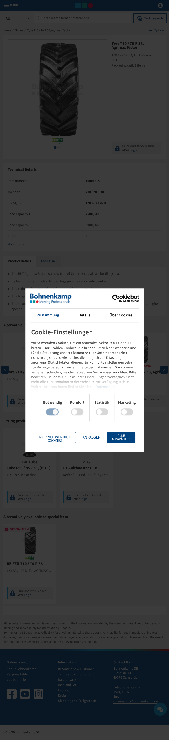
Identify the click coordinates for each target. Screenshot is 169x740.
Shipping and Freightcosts (77, 700)
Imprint (63, 690)
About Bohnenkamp (21, 669)
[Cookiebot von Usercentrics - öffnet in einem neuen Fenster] (120, 298)
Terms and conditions (74, 674)
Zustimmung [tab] (48, 315)
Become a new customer (76, 669)
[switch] (77, 411)
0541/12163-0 (123, 692)
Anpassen (92, 437)
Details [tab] (85, 315)
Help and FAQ (68, 684)
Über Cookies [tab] (121, 315)
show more (16, 244)
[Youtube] (25, 694)
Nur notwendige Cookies (55, 438)
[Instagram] (38, 694)
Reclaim (64, 695)
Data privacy (67, 679)
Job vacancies (17, 679)
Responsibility (17, 674)
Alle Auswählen (121, 437)
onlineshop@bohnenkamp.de (135, 701)
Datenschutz (106, 386)
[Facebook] (12, 694)
